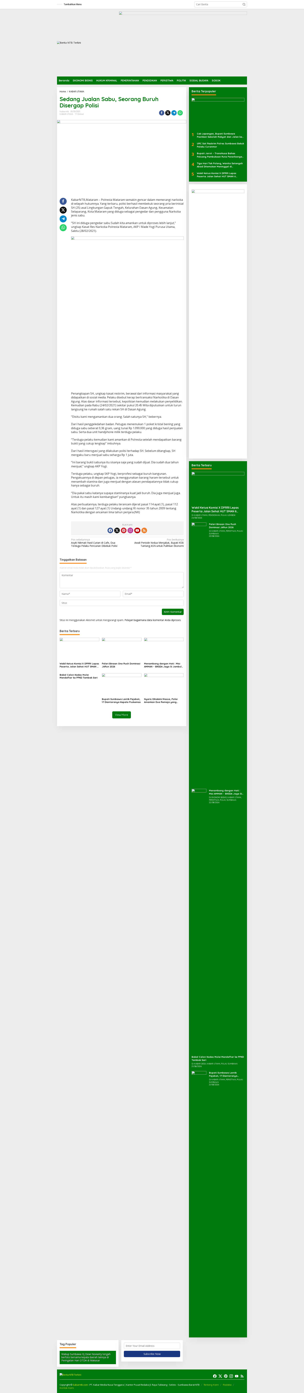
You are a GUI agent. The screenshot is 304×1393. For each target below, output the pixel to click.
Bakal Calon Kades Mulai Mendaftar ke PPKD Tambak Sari (78, 676)
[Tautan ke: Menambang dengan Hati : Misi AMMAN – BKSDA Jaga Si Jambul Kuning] (199, 920)
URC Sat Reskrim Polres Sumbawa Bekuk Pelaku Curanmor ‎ (220, 145)
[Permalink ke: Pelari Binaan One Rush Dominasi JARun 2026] (121, 649)
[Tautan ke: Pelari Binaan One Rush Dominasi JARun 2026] (199, 654)
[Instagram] (130, 530)
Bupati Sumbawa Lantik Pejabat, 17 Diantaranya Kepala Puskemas (121, 700)
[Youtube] (137, 530)
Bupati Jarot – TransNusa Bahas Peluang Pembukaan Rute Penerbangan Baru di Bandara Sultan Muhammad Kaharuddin (220, 155)
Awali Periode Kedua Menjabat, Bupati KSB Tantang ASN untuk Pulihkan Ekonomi (158, 542)
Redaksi (227, 1384)
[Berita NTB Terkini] (69, 42)
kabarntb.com (80, 1384)
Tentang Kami (211, 1384)
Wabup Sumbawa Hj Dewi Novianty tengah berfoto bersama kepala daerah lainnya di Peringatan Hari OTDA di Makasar (85, 1357)
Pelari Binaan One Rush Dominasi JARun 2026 (121, 665)
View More (121, 714)
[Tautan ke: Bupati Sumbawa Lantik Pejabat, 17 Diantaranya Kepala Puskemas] (199, 1202)
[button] (244, 4)
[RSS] (144, 530)
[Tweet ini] (167, 113)
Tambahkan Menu (73, 4)
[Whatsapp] (180, 113)
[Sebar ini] (161, 113)
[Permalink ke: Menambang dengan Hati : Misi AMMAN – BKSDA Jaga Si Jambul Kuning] (164, 649)
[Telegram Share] (174, 113)
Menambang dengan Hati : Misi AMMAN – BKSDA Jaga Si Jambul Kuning (163, 665)
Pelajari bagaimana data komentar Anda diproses (153, 620)
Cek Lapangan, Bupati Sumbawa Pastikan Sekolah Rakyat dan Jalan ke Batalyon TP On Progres (219, 135)
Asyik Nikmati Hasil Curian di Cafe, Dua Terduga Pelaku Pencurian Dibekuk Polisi (94, 542)
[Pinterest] (123, 530)
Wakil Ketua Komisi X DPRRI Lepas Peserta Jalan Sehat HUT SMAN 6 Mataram (79, 665)
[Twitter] (117, 530)
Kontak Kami (67, 1387)
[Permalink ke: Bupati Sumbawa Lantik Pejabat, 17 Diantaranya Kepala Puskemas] (121, 684)
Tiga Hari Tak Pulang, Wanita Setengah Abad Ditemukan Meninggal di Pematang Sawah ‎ (220, 165)
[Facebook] (110, 530)
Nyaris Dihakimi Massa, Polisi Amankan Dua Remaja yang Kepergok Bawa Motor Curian (161, 701)
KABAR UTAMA (66, 114)
